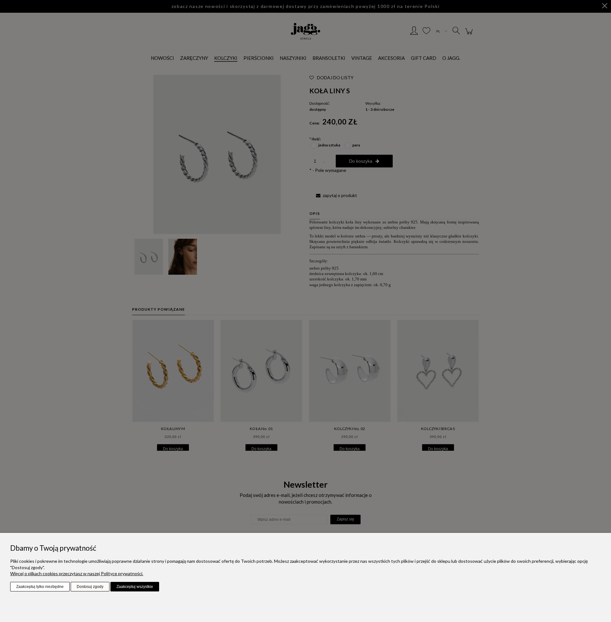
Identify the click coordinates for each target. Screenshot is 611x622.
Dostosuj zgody (90, 586)
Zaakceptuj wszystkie (134, 586)
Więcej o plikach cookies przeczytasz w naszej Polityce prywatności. (76, 573)
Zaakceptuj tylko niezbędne (40, 586)
